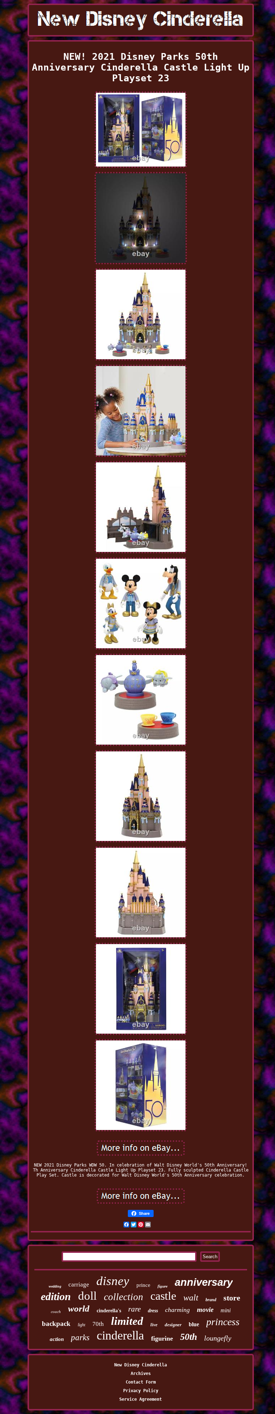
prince (143, 1285)
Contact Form (141, 1382)
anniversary (204, 1282)
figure (163, 1286)
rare (134, 1309)
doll (87, 1295)
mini (226, 1310)
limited (127, 1321)
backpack (56, 1323)
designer (173, 1324)
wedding (55, 1286)
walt (190, 1297)
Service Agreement (140, 1399)
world (79, 1308)
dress (153, 1310)
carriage (78, 1284)
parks (80, 1337)
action (57, 1339)
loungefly (217, 1338)
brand (211, 1299)
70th (98, 1324)
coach (56, 1311)
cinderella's (109, 1310)
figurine (162, 1338)
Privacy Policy (140, 1390)
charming (177, 1309)
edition (56, 1296)
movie (205, 1309)
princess (223, 1321)
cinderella (120, 1335)
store (231, 1297)
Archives (141, 1373)
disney (112, 1281)
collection (123, 1297)
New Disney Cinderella (140, 1364)
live (154, 1324)
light (81, 1324)
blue (194, 1324)
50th (188, 1337)
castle (163, 1295)
